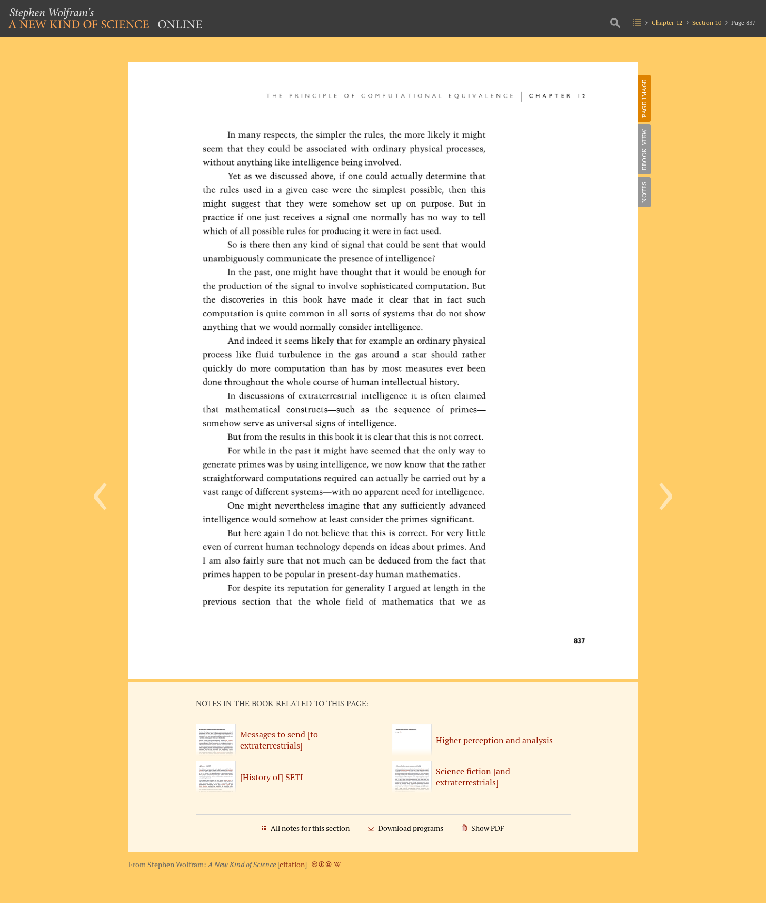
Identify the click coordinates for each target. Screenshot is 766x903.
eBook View (644, 149)
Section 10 (706, 22)
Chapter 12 (667, 22)
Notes (644, 192)
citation (292, 864)
